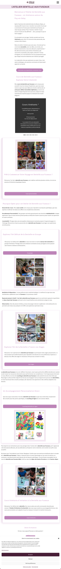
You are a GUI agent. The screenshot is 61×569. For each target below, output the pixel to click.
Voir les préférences (30, 563)
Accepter (30, 554)
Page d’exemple (35, 566)
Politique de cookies (27, 566)
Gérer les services (5, 550)
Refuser (31, 559)
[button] (58, 538)
